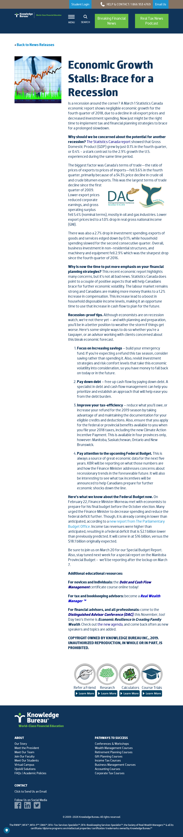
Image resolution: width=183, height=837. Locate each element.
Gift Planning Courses (109, 756)
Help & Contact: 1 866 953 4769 (128, 4)
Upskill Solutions (25, 769)
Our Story (21, 743)
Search (85, 22)
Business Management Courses (115, 764)
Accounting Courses (107, 769)
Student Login (80, 4)
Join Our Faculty (25, 756)
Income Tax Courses (108, 760)
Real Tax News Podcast (151, 20)
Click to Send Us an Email (31, 791)
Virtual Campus (24, 764)
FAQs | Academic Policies (30, 773)
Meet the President (27, 748)
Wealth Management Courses (114, 748)
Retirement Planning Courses (114, 752)
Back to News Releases (35, 45)
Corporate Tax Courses (110, 773)
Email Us (160, 4)
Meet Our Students (27, 760)
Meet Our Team (24, 752)
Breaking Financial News (112, 20)
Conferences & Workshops (112, 743)
